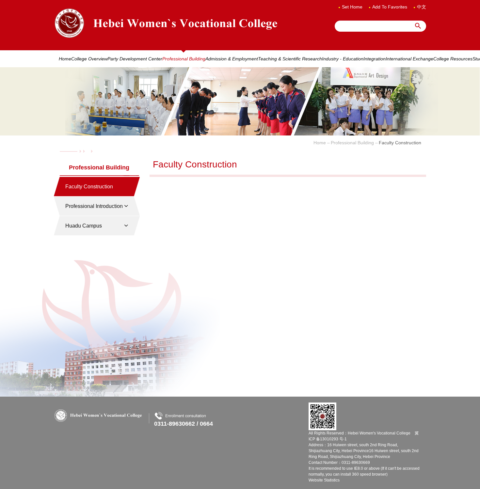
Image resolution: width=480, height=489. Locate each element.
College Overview (89, 58)
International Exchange (409, 58)
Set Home (352, 6)
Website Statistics (324, 480)
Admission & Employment (231, 58)
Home (65, 58)
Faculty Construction (89, 186)
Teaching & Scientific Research (290, 58)
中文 (421, 6)
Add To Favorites (389, 6)
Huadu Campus (83, 226)
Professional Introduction (94, 206)
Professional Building (183, 58)
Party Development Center (134, 58)
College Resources (452, 58)
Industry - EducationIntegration (354, 58)
